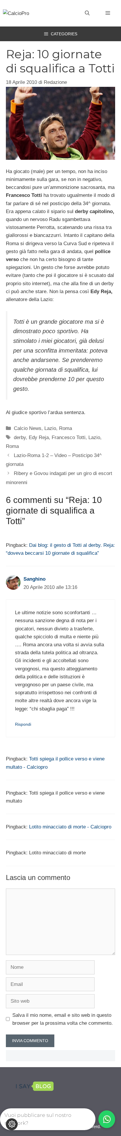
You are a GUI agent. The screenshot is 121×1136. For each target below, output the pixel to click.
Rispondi (23, 724)
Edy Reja (39, 437)
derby (20, 437)
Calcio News (27, 428)
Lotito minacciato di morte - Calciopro (70, 827)
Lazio (50, 428)
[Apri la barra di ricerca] (87, 13)
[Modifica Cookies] (12, 1124)
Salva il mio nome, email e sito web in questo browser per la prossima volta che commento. (62, 1019)
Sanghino (34, 579)
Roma (65, 428)
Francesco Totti (68, 437)
